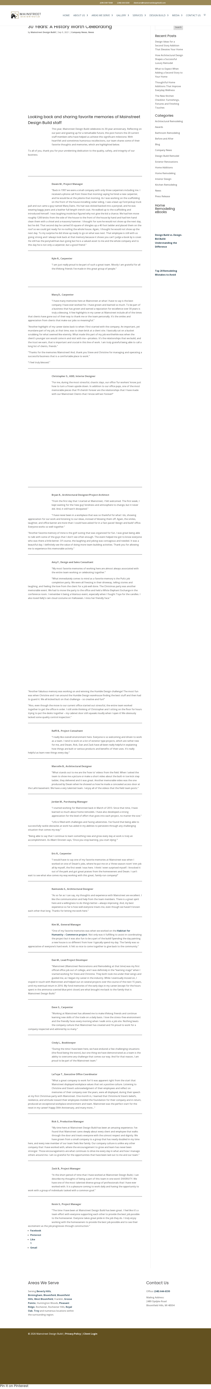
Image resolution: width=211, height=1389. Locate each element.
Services (138, 15)
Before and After (164, 138)
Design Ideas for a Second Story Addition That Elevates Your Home (169, 45)
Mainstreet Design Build (43, 32)
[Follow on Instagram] (180, 1340)
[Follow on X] (180, 1347)
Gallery (121, 15)
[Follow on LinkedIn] (180, 1353)
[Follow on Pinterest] (180, 1366)
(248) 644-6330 (162, 1291)
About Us (79, 15)
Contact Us (193, 15)
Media (175, 15)
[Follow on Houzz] (180, 1379)
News (91, 32)
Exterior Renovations (166, 161)
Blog (157, 144)
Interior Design (163, 179)
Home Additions (164, 167)
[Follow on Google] (180, 1360)
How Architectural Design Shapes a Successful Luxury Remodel (169, 59)
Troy (36, 1310)
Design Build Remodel (167, 155)
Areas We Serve (101, 15)
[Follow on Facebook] (180, 1334)
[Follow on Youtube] (180, 1373)
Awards (159, 127)
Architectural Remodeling (169, 121)
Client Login (90, 1333)
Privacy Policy (73, 1333)
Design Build (157, 15)
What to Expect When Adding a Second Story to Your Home (169, 72)
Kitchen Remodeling (166, 184)
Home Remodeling (165, 173)
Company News (79, 32)
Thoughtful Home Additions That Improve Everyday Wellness (168, 86)
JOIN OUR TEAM (106, 3)
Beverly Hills (44, 1291)
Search (178, 27)
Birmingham (35, 1295)
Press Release (162, 196)
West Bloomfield (43, 1299)
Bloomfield (49, 1295)
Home (66, 15)
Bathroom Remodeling (167, 132)
